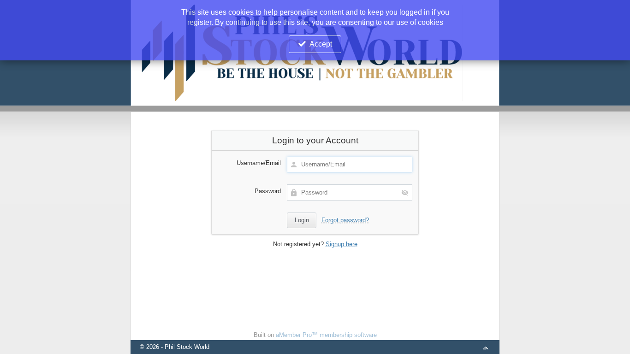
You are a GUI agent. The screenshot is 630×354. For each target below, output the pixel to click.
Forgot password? (345, 220)
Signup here (341, 244)
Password (268, 191)
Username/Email (259, 162)
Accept (320, 44)
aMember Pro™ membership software (326, 334)
